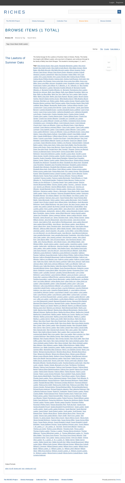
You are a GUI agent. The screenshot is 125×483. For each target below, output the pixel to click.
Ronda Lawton (49, 402)
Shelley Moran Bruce (50, 413)
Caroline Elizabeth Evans (47, 110)
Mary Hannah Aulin (39, 330)
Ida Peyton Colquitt (58, 206)
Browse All (9, 38)
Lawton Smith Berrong (73, 279)
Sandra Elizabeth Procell (41, 407)
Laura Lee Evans (72, 275)
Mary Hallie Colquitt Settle (79, 327)
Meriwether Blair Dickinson (53, 349)
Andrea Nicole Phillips (77, 77)
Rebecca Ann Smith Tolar (61, 385)
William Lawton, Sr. (57, 449)
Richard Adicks (50, 387)
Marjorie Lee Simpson (54, 308)
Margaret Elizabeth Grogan (63, 301)
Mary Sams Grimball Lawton (75, 341)
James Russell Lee (46, 217)
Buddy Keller (62, 105)
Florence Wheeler (65, 176)
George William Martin (58, 187)
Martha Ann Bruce (52, 312)
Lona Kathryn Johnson (78, 290)
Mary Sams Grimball (58, 341)
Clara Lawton (81, 129)
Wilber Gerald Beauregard (75, 442)
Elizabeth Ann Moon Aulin (72, 162)
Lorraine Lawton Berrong (76, 297)
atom (7, 468)
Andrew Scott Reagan (71, 79)
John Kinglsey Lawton (69, 237)
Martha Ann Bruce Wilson (66, 312)
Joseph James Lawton (51, 244)
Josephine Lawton (76, 244)
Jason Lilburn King (39, 226)
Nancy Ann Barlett (39, 358)
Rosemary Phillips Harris (41, 404)
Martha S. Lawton (80, 316)
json (23, 468)
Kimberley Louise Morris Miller (48, 270)
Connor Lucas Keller (45, 138)
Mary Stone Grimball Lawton (78, 343)
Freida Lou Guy (80, 180)
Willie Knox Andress (44, 451)
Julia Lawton (37, 248)
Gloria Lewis (71, 189)
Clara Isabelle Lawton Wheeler (65, 129)
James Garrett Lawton (78, 213)
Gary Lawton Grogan (71, 182)
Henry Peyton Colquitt (46, 202)
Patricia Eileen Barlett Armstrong (49, 369)
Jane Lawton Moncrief (80, 222)
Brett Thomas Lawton (59, 103)
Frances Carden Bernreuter (61, 178)
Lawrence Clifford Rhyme (49, 277)
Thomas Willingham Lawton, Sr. (72, 433)
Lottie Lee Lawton (42, 299)
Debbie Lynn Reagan (64, 143)
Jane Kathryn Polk (45, 222)
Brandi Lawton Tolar (82, 101)
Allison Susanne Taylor (77, 70)
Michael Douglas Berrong (47, 352)
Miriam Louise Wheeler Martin (43, 356)
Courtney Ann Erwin (59, 138)
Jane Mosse (57, 224)
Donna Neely (56, 151)
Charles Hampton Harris (60, 114)
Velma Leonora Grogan (62, 438)
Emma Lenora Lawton (79, 169)
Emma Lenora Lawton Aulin (42, 171)
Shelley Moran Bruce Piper (67, 413)
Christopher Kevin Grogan (77, 121)
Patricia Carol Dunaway (47, 367)
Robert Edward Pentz (51, 393)
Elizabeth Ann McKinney (41, 162)
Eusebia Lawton (65, 173)
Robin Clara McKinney (40, 400)
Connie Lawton (73, 136)
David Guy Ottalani (76, 140)
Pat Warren (73, 365)
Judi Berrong (51, 246)
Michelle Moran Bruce (64, 352)
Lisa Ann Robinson (68, 288)
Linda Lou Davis (56, 288)
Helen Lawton (55, 200)
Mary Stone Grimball (61, 343)
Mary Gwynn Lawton (49, 327)
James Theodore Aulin (60, 217)
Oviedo (46, 365)
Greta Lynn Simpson (50, 193)
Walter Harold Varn (45, 442)
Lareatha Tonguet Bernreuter (65, 272)
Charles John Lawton (40, 116)
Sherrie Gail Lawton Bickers (48, 415)
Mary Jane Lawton (72, 330)
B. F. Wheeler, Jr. (61, 85)
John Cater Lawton (39, 237)
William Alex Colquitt (81, 444)
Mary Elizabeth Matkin (79, 325)
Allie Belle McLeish (44, 70)
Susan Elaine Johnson (45, 422)
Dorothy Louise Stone (68, 154)
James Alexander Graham (74, 211)
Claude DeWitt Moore (44, 136)
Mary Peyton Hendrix (62, 338)
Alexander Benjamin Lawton (68, 66)
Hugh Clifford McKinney (48, 204)
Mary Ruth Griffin (75, 338)
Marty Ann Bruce (68, 319)
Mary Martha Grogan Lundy (70, 336)
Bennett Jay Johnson (40, 92)
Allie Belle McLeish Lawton (60, 70)
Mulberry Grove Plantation (62, 356)
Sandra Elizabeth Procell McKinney (62, 407)
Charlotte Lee (63, 118)
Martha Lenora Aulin (46, 316)
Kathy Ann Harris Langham (58, 261)
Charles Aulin (46, 114)
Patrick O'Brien (59, 371)
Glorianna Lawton (46, 191)
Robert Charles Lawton (75, 391)
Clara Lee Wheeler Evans (71, 132)
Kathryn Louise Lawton (65, 259)
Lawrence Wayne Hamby (67, 277)
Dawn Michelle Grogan (48, 143)
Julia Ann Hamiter (62, 246)
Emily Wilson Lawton (64, 169)
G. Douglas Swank (57, 182)
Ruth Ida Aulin (71, 404)
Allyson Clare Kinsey (40, 72)
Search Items (31, 38)
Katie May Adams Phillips (64, 266)
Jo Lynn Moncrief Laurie (53, 233)
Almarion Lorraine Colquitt (75, 72)
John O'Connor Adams (57, 239)
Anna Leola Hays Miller (71, 81)
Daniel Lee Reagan (62, 140)
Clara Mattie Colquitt (65, 134)
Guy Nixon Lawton (78, 195)
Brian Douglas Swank (73, 103)
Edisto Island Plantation (60, 158)
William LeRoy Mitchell (72, 449)
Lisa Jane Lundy (45, 290)
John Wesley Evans (60, 242)
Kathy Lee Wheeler (71, 264)
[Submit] (119, 12)
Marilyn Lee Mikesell (60, 305)
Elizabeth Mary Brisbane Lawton (61, 167)
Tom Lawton (50, 438)
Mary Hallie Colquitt (63, 327)
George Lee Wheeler (44, 187)
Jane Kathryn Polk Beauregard (62, 222)
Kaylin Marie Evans (79, 266)
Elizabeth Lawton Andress (78, 165)
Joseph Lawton (64, 244)
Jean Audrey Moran (68, 226)
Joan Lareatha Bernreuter (41, 235)
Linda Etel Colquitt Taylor (41, 288)
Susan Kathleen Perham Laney (67, 424)
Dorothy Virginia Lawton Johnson (71, 156)
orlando (40, 365)
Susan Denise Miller (68, 420)
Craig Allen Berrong (73, 138)
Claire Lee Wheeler (48, 125)
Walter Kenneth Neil (59, 442)
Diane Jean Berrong (53, 147)
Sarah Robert (43, 411)
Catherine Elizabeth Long (65, 112)
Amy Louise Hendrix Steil (61, 77)
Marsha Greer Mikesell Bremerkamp (66, 310)
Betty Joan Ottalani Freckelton (71, 92)
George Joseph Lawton (60, 184)
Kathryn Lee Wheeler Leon (48, 259)
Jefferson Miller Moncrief (48, 228)
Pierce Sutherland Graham (58, 378)
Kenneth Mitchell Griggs (41, 268)
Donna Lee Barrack (81, 149)
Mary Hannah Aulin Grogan (56, 330)
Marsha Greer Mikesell (45, 310)
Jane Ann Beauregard (52, 220)
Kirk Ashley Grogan (65, 270)
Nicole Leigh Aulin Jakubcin (74, 360)
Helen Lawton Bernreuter (68, 200)
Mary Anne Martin (65, 323)
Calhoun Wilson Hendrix (75, 105)
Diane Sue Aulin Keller (79, 147)
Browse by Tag (20, 38)
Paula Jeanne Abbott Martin (42, 376)
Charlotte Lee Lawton (76, 118)
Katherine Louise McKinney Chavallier (65, 253)
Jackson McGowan (39, 211)
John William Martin (73, 242)
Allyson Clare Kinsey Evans (57, 72)
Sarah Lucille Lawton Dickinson (54, 409)
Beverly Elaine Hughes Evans (49, 99)
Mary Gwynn (37, 327)
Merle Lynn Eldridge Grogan (71, 349)
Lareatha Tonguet (49, 272)
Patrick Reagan (70, 371)
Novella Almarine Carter (54, 363)
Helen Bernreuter (44, 200)
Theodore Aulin (68, 429)
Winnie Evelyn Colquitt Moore (73, 453)
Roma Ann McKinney (56, 400)
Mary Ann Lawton (73, 321)
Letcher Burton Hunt (57, 281)
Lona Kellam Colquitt (61, 292)
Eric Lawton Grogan (71, 171)
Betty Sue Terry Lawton (70, 94)
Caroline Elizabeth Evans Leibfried (68, 110)
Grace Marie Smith (73, 191)
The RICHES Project (13, 21)
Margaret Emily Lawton (62, 303)
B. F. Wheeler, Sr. (73, 85)
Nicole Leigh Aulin (58, 360)
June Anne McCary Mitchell (69, 250)
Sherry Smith (62, 415)
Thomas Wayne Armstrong (72, 431)
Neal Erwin (67, 358)
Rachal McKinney (54, 380)
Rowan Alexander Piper (58, 404)
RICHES (15, 12)
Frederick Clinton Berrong (65, 180)
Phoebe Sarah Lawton (40, 378)
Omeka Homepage (38, 21)
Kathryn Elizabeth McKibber (69, 257)
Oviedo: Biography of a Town (59, 365)
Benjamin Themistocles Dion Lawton (75, 90)
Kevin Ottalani (54, 268)
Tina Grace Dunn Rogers (50, 435)
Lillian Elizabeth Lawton (47, 283)
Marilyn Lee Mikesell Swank (77, 305)
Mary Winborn (38, 345)
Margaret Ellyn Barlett (79, 301)
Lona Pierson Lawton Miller (61, 294)
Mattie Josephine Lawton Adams (71, 347)
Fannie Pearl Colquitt (51, 176)
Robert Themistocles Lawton (52, 398)
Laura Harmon (45, 275)
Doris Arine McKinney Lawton (50, 154)
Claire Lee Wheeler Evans (65, 125)
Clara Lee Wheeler (56, 132)
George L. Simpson (74, 184)
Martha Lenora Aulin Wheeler (63, 316)
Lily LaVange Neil (67, 286)
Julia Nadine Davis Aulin (79, 248)
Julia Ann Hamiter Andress (78, 246)
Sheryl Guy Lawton (73, 415)
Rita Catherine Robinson (77, 389)
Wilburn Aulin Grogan (50, 444)
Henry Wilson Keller (61, 202)
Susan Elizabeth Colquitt (62, 422)
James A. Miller (61, 211)
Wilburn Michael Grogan (66, 444)
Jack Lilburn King (69, 209)
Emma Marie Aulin (58, 171)
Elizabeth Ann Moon (56, 162)
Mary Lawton (62, 332)
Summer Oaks (56, 420)
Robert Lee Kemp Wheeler (73, 396)
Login (111, 2)
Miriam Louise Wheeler (78, 354)
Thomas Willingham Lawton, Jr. (51, 433)
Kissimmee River (78, 270)
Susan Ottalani (84, 424)
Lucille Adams (53, 299)
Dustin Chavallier (45, 158)
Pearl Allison (56, 376)
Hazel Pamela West (66, 198)
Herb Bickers (72, 202)
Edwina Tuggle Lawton (51, 160)
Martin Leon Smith (57, 319)
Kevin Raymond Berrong (68, 268)
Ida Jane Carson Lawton (77, 204)
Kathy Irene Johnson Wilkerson (54, 264)
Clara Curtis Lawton (68, 127)
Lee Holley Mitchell (43, 281)
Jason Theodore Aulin (54, 226)
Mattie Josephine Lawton (52, 347)
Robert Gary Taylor (80, 393)
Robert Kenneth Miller (56, 396)
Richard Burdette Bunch (80, 387)
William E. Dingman (39, 446)
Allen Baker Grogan (75, 68)
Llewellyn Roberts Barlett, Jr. (60, 290)
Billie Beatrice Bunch (67, 99)
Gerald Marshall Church (48, 189)
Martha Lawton (56, 314)
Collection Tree (62, 21)
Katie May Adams (49, 266)
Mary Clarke (37, 325)
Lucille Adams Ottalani (66, 299)
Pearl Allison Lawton (68, 376)
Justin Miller (83, 250)
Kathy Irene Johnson (74, 261)
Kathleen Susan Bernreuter (48, 255)
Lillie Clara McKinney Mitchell (50, 286)
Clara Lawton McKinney (41, 132)
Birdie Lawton (54, 101)
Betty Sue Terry (57, 94)
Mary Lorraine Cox (79, 334)
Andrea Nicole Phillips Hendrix (43, 79)
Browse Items (83, 21)
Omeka (118, 480)
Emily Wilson (52, 169)
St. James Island (44, 418)
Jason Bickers (80, 224)
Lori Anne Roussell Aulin (48, 297)
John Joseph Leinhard (54, 237)
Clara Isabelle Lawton (47, 129)
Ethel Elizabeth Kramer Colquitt (49, 173)
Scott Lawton (67, 411)
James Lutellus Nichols (74, 215)
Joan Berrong (66, 233)
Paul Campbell (66, 374)
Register (119, 2)
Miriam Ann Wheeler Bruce (60, 354)
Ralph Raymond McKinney (69, 380)
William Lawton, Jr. (44, 449)
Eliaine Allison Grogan (81, 160)
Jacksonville (51, 211)
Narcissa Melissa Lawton (54, 358)
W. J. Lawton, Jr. (48, 440)
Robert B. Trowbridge (60, 391)
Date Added (114, 49)
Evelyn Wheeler (77, 173)
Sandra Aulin (81, 404)
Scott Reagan (77, 411)
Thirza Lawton (78, 429)
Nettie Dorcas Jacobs (78, 358)
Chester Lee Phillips (61, 121)
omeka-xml (29, 468)
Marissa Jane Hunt (39, 308)
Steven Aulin (84, 418)
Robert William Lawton (81, 398)
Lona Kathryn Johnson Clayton (43, 292)
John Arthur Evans (83, 235)
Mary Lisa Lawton (66, 334)
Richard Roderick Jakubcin (60, 389)
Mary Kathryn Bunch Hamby (47, 332)
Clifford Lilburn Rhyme (59, 136)
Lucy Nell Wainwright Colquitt (43, 301)
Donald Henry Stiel (55, 149)
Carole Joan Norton (68, 107)
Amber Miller (72, 74)
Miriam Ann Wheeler (44, 354)
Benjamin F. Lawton (46, 88)
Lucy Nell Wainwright (82, 299)
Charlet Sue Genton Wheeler (48, 118)
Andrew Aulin (58, 79)
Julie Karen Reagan (40, 250)
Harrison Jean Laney (52, 198)
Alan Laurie (54, 66)
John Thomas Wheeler (45, 242)
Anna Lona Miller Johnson (46, 83)
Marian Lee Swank (46, 305)
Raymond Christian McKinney (64, 382)
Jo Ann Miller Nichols (81, 231)
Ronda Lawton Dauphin (63, 402)
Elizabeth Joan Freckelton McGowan (57, 165)
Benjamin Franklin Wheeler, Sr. (52, 90)
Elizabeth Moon (78, 167)
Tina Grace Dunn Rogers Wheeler (71, 435)
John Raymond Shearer (74, 239)
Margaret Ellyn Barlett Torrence (43, 303)
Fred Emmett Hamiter (49, 180)
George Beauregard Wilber (42, 184)
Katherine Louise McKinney (42, 253)
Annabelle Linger (61, 83)
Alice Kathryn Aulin (44, 68)
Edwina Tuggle (38, 160)
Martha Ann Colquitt (82, 312)
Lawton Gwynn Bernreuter (56, 279)
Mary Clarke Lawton (48, 325)
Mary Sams (47, 341)
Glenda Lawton (61, 189)
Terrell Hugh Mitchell (70, 426)
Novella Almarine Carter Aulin (73, 363)
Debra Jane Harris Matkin (64, 145)
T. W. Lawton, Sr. (50, 426)
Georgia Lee (71, 187)
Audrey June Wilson (49, 85)
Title (101, 49)
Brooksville (53, 105)
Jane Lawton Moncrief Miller (42, 224)
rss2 (34, 468)
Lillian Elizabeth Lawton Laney (66, 283)
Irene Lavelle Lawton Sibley (53, 209)
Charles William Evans (70, 116)
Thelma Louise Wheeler (54, 429)
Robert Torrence (67, 398)
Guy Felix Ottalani (65, 195)
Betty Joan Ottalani (54, 92)
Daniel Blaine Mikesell (47, 140)
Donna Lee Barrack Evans (42, 151)
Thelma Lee (81, 426)
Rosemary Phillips (78, 402)
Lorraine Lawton (62, 297)
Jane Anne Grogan (66, 220)
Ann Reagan (47, 81)
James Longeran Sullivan (57, 215)
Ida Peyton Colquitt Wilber (74, 206)
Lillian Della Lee (70, 281)
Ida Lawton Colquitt (45, 206)
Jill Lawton (60, 231)
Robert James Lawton (40, 396)
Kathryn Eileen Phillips (65, 255)
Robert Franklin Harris (66, 393)
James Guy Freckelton (40, 215)
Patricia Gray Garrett (67, 369)
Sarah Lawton (79, 407)
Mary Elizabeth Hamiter (64, 325)
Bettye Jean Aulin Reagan (58, 96)
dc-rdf (11, 468)
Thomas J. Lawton (56, 431)
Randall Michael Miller (46, 382)
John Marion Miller (43, 239)
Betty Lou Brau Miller (44, 94)
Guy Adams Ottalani (52, 195)
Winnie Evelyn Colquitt (54, 453)
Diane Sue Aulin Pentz (40, 149)
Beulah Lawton (73, 96)
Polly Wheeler (81, 378)
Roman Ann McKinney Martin (73, 400)
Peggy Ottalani (80, 376)
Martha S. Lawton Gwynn (41, 319)
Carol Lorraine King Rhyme (52, 107)
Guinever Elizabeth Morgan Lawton (69, 193)
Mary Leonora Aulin (73, 332)
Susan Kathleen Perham (48, 424)
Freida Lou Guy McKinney (42, 182)
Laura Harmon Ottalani (58, 275)
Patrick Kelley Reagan (46, 371)
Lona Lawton (73, 292)
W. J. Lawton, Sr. (59, 440)
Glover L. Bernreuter (60, 191)
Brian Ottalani (44, 105)
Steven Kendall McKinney (41, 420)
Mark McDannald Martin (70, 308)
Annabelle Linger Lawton (76, 83)
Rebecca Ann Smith (45, 385)
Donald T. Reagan (68, 149)
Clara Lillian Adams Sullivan (48, 134)
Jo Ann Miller (69, 231)
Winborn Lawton (41, 453)
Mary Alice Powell (44, 321)
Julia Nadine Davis (63, 248)
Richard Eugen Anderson (41, 389)
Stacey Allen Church (57, 418)
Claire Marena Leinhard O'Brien (50, 127)
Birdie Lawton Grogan (67, 101)
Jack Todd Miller (81, 209)
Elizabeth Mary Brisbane (41, 167)
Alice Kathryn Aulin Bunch (59, 68)
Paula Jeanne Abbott (78, 374)
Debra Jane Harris (49, 145)
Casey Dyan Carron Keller (47, 112)
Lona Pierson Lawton (44, 294)
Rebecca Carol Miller (77, 385)
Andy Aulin (82, 79)
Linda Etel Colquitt (79, 286)
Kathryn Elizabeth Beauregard (49, 257)
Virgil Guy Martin (76, 438)
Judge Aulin (43, 246)
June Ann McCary (53, 250)
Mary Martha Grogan (53, 336)
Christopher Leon (39, 123)
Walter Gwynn (70, 440)
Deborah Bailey (77, 143)
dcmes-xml (17, 468)
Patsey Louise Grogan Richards (49, 374)
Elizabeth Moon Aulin (40, 169)
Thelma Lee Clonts (39, 429)
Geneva (81, 182)
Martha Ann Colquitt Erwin (42, 314)
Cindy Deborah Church (66, 123)
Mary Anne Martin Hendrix (80, 323)
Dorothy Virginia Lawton (51, 156)
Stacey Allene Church (72, 418)
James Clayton (50, 213)
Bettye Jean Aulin (43, 96)
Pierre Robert (71, 378)
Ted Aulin (59, 426)
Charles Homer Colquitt (76, 114)
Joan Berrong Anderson (80, 233)
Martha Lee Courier (68, 314)
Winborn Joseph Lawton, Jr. (61, 451)
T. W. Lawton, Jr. (38, 426)
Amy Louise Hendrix (45, 77)
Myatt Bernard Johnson (79, 356)
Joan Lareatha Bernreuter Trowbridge (63, 235)
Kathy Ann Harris (42, 261)
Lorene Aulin (75, 294)
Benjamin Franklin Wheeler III (63, 88)
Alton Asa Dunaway (61, 74)
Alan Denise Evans (43, 66)
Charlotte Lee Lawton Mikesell (43, 121)
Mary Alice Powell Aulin (58, 321)
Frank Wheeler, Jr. (77, 178)
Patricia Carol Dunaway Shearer (67, 367)
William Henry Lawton (70, 446)
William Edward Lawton (55, 446)
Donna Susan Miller (67, 151)
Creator (106, 49)
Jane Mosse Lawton (68, 224)
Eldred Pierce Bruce (66, 160)
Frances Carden (46, 178)
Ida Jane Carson (62, 204)
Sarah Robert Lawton (56, 411)
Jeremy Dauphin (51, 231)
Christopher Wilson (52, 123)
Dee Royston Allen (80, 145)
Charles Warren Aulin (55, 116)
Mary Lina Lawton (54, 334)
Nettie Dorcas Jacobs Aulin (42, 360)
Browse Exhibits (105, 21)
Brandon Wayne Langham (42, 103)
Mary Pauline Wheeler (47, 338)
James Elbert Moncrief (63, 213)
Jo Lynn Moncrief (39, 233)
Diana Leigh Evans (39, 147)
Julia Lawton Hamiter (49, 248)
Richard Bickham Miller (63, 387)
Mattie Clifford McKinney (67, 345)
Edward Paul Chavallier (76, 158)
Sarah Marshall (70, 409)
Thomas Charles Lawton (41, 431)
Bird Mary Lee (44, 101)
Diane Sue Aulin (66, 147)
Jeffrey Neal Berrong (79, 228)
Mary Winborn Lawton (50, 345)
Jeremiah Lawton (39, 231)
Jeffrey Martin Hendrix (64, 228)
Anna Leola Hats (57, 81)
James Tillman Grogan (76, 217)
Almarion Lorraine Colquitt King (43, 74)
